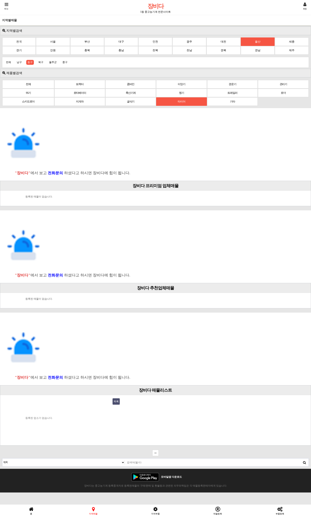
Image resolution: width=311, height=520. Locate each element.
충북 (87, 50)
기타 (232, 101)
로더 (283, 92)
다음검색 (155, 453)
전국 (19, 41)
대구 (121, 41)
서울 (53, 41)
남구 (19, 62)
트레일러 (232, 92)
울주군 (53, 62)
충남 (121, 50)
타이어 (181, 101)
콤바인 (130, 84)
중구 (64, 62)
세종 (291, 41)
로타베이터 (80, 92)
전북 (155, 50)
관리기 (283, 84)
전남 (189, 50)
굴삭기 (130, 101)
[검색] (304, 462)
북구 (40, 62)
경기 (19, 50)
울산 (257, 41)
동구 (30, 62)
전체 (8, 62)
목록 (116, 401)
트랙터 (79, 84)
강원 (53, 50)
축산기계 (131, 92)
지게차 (79, 101)
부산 (87, 41)
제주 (291, 50)
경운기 (232, 84)
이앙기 (181, 84)
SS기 (28, 92)
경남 (257, 50)
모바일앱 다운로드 (171, 476)
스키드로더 (28, 101)
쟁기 (181, 92)
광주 (189, 41)
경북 (223, 50)
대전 (223, 41)
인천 (155, 41)
